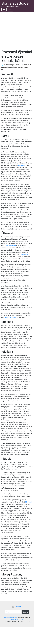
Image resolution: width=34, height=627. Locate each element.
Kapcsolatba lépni (10, 617)
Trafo (3, 528)
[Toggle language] (4, 9)
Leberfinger (24, 254)
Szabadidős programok (12, 65)
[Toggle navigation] (10, 9)
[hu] (4, 9)
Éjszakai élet (26, 65)
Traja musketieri (10, 246)
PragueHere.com (17, 619)
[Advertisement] (17, 30)
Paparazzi (21, 165)
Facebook (18, 607)
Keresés (25, 612)
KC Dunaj (28, 502)
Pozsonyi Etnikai (10, 317)
